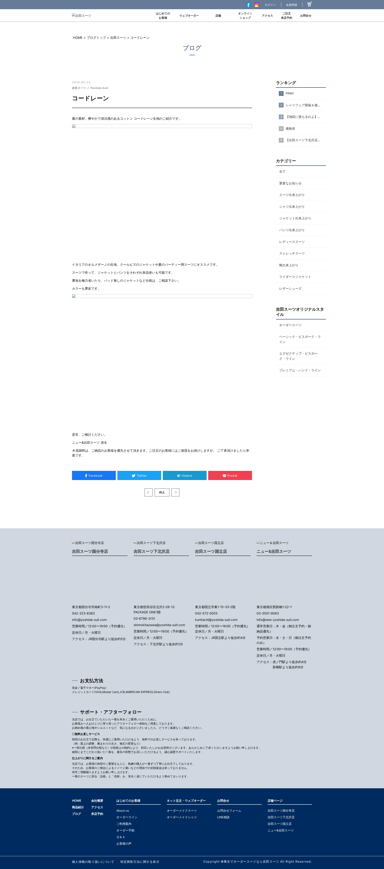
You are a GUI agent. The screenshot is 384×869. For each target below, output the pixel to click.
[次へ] (175, 492)
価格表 (290, 128)
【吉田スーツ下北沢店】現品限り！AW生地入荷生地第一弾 (306, 140)
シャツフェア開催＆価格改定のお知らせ (306, 105)
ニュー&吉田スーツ (274, 551)
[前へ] (149, 492)
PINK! (290, 93)
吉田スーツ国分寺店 (90, 551)
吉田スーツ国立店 (211, 551)
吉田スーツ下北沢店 (152, 551)
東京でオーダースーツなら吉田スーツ (251, 861)
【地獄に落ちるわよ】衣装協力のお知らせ (306, 117)
